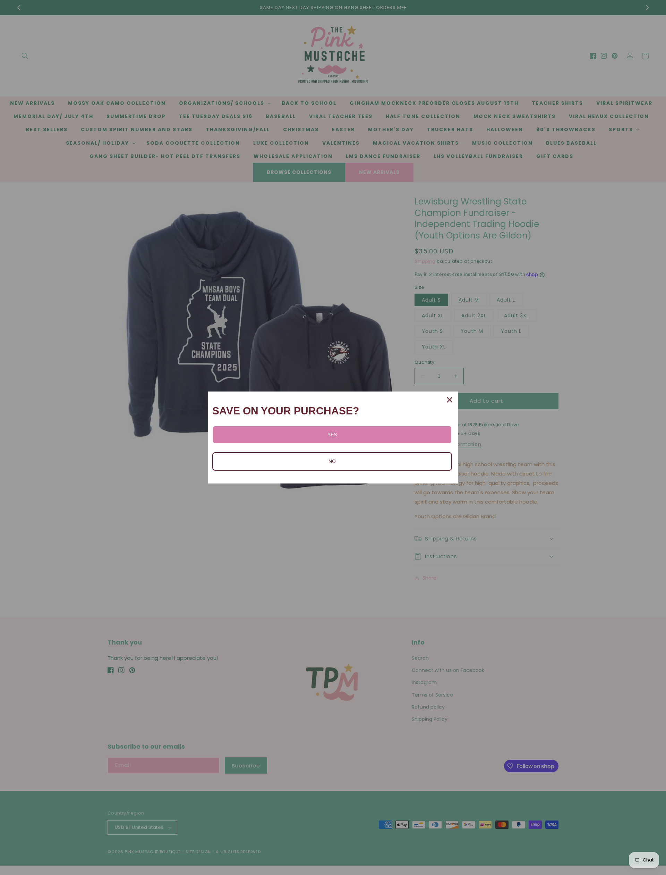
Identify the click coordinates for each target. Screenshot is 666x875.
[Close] (449, 400)
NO (332, 461)
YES (332, 434)
